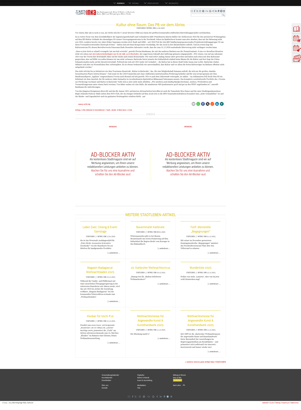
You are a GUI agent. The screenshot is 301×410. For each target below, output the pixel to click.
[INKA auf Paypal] (219, 11)
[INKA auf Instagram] (200, 11)
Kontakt (104, 388)
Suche (272, 403)
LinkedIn (217, 104)
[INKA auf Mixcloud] (207, 11)
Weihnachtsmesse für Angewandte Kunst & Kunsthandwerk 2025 (150, 320)
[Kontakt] (192, 11)
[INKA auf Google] (210, 11)
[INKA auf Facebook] (195, 11)
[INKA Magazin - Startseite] (103, 4)
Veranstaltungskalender (110, 375)
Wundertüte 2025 (201, 267)
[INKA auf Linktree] (224, 11)
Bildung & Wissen (179, 375)
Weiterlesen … (114, 253)
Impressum (285, 403)
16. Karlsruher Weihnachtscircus (150, 267)
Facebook (203, 104)
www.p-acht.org (84, 104)
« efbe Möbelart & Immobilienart (93, 110)
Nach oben (177, 385)
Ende (130, 110)
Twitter (208, 104)
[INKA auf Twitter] (197, 11)
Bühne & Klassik (143, 377)
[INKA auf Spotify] (203, 11)
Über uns (105, 385)
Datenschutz (295, 403)
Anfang (77, 110)
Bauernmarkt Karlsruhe (150, 227)
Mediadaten (141, 385)
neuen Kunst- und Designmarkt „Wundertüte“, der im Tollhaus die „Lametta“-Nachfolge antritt (97, 327)
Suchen (224, 15)
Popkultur (140, 375)
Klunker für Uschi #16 (100, 316)
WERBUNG (113, 126)
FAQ (138, 388)
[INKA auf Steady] (221, 11)
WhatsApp (198, 104)
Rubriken (120, 3)
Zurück (150, 114)
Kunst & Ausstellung (144, 380)
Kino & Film (177, 377)
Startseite (265, 403)
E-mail (193, 104)
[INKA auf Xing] (213, 11)
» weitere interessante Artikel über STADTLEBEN (205, 362)
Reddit (212, 104)
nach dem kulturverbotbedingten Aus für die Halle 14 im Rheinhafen (114, 54)
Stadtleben (90, 236)
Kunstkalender (107, 377)
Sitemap (277, 403)
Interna (135, 3)
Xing (222, 104)
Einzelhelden (106, 380)
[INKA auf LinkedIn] (216, 11)
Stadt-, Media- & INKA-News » (117, 110)
